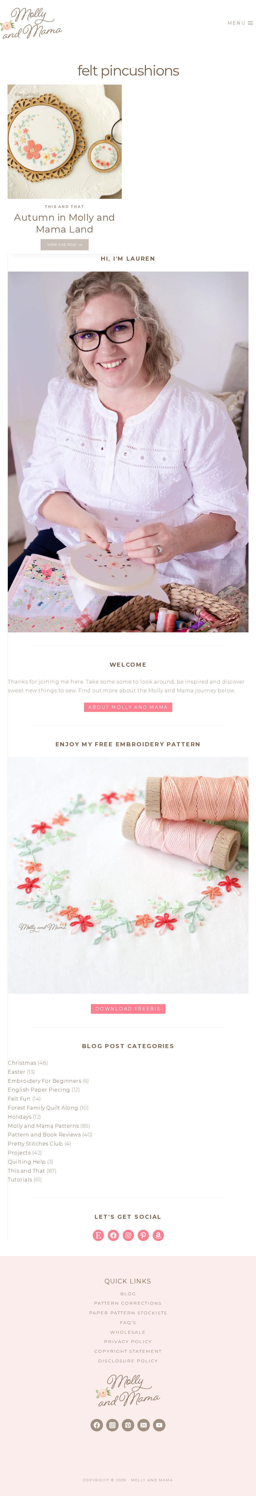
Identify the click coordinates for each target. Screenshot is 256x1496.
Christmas (22, 1063)
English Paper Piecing (39, 1090)
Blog (128, 1294)
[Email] (143, 1425)
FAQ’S (128, 1322)
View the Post (68, 245)
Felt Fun (19, 1099)
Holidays (19, 1117)
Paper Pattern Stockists (128, 1313)
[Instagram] (112, 1425)
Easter (16, 1072)
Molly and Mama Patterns (43, 1126)
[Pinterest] (128, 1425)
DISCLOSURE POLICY (128, 1361)
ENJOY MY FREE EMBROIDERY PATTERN (128, 744)
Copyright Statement (128, 1351)
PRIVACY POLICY (128, 1341)
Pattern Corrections (128, 1303)
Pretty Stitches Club (35, 1144)
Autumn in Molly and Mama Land (64, 223)
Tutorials (20, 1180)
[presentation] (64, 142)
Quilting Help (27, 1162)
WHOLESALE (128, 1332)
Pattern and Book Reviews (44, 1135)
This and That (65, 206)
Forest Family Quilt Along (43, 1108)
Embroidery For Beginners (44, 1081)
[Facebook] (97, 1425)
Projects (19, 1153)
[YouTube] (159, 1425)
